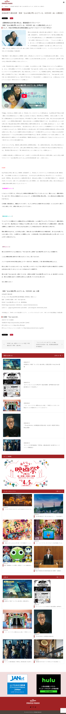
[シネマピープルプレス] (7, 2)
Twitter (31, 707)
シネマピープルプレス (29, 712)
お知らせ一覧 (57, 355)
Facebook (33, 707)
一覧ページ (58, 491)
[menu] (63, 2)
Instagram (35, 707)
